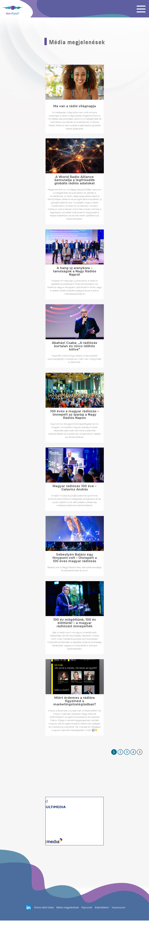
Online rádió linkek (44, 907)
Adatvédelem (102, 907)
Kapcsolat (86, 907)
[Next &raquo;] (139, 752)
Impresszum (118, 907)
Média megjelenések (67, 907)
